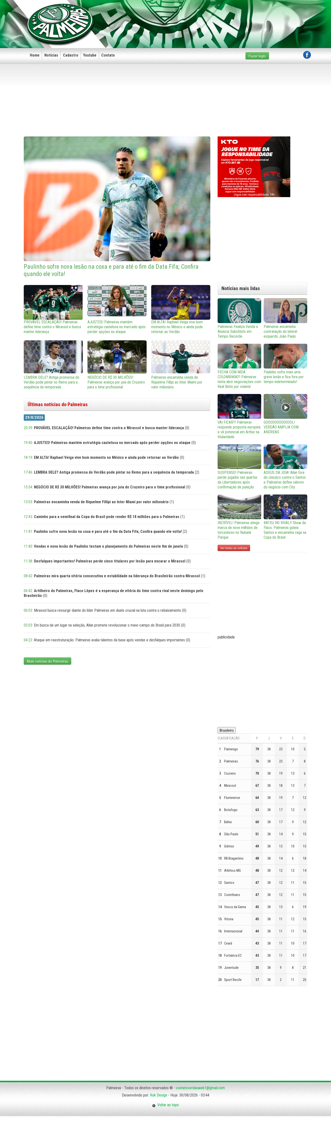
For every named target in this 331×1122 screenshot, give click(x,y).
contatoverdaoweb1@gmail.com (200, 1088)
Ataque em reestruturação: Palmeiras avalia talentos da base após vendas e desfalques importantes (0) (107, 640)
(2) (111, 472)
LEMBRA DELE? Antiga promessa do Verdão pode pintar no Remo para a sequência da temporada (51, 382)
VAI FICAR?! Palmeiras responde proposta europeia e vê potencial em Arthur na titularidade (239, 429)
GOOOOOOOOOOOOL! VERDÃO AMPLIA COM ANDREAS (281, 427)
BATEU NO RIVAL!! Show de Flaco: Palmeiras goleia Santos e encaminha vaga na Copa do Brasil (285, 530)
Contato (108, 55)
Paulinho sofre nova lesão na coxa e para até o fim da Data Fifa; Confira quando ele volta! (111, 270)
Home (34, 55)
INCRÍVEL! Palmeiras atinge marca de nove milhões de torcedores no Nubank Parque (239, 530)
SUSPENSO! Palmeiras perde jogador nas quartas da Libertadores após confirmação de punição (237, 479)
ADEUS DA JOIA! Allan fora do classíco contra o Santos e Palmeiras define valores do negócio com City (285, 479)
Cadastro (70, 55)
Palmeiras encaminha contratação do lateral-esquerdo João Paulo (281, 331)
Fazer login (257, 55)
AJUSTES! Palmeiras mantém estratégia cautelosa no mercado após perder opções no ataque (116, 327)
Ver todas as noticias (233, 548)
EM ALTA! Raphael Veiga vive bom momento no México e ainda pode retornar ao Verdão (177, 327)
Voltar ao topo (167, 1105)
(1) (99, 502)
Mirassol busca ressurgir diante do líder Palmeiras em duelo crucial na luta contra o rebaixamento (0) (105, 610)
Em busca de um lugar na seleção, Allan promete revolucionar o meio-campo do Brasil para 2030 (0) (104, 625)
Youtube (89, 55)
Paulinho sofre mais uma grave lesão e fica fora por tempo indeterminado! (284, 377)
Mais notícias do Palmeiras (47, 661)
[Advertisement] (222, 16)
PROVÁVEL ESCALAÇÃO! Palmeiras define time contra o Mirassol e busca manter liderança (52, 327)
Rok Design (158, 1095)
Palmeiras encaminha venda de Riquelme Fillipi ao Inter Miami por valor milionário (176, 382)
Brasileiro (227, 730)
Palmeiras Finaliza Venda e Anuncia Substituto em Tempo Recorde (238, 331)
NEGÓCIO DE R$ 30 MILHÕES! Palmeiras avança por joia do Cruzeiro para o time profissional (116, 382)
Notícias (51, 55)
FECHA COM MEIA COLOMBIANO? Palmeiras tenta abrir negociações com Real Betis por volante (239, 379)
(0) (106, 428)
